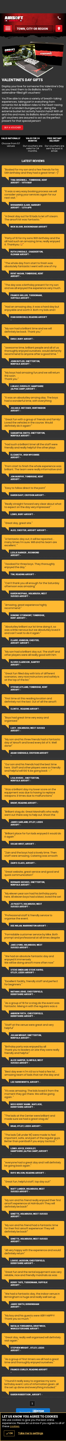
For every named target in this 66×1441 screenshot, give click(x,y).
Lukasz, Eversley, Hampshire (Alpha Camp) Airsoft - (27, 387)
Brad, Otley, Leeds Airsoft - (26, 1126)
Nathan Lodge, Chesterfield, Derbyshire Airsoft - (27, 993)
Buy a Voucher (12, 127)
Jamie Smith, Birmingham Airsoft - (25, 1305)
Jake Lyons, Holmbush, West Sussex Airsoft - (26, 946)
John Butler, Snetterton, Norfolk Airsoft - (25, 362)
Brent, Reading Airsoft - (24, 803)
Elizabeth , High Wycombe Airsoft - (25, 456)
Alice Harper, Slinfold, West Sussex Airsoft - (27, 1061)
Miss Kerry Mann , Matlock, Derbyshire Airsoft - (26, 1105)
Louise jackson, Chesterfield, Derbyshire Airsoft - (28, 1262)
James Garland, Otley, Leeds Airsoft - (27, 823)
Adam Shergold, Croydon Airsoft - (29, 754)
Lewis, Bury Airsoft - (22, 514)
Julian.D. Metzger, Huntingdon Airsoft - (28, 409)
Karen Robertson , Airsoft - (26, 1394)
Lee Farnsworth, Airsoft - (25, 1082)
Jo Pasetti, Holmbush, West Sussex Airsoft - (26, 905)
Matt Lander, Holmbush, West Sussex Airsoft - (28, 1190)
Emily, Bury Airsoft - (22, 339)
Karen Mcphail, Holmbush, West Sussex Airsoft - (29, 594)
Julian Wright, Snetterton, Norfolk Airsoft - (26, 1036)
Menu (8, 28)
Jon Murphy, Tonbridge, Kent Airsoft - (27, 478)
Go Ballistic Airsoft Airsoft (33, 19)
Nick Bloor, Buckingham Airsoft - (29, 228)
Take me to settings (30, 1433)
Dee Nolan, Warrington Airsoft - (29, 926)
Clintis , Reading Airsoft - (25, 709)
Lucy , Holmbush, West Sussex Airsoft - (28, 729)
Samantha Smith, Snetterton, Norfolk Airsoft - (28, 434)
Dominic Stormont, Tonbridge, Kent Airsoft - (28, 616)
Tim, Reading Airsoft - (23, 574)
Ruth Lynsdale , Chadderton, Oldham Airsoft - (27, 253)
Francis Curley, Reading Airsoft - (29, 1370)
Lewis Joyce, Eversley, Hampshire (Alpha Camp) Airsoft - (29, 1151)
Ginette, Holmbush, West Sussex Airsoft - (29, 1215)
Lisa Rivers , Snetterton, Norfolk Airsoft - (25, 779)
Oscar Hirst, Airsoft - (23, 844)
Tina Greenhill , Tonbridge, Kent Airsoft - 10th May (29, 181)
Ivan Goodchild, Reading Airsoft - (29, 318)
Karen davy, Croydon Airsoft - (28, 495)
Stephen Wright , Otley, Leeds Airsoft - (27, 1349)
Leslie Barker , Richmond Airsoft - (25, 554)
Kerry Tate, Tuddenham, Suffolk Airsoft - (29, 1283)
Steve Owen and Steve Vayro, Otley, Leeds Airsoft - (27, 971)
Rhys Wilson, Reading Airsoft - (28, 1173)
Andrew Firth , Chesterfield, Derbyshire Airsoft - (27, 1014)
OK (9, 1433)
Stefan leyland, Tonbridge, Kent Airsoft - (29, 688)
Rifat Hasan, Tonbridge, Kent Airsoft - (27, 274)
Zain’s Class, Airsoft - (23, 863)
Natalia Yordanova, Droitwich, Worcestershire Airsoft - (28, 1327)
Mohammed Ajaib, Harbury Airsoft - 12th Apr (26, 206)
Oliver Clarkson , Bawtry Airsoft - (25, 663)
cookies (14, 1426)
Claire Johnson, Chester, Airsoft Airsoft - (25, 641)
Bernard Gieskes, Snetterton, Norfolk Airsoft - (28, 883)
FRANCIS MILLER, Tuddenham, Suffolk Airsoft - (26, 296)
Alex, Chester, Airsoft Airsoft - (29, 530)
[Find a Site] (34, 28)
